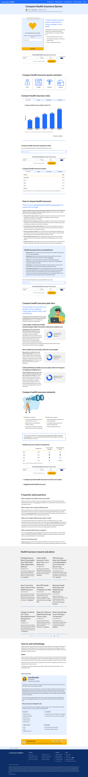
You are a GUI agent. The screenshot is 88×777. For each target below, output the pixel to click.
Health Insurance (68, 1)
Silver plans (56, 355)
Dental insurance (25, 541)
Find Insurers (52, 61)
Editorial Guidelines (59, 756)
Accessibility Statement (12, 774)
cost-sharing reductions (27, 360)
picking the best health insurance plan (47, 205)
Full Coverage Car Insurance (33, 756)
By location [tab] (60, 99)
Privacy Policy (68, 756)
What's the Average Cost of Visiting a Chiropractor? (59, 614)
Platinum (25, 188)
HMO (24, 454)
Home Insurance (58, 1)
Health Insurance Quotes (46, 757)
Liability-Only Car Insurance (33, 757)
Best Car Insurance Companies (46, 756)
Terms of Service (68, 754)
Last (58, 636)
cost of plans (37, 502)
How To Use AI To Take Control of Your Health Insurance (28, 587)
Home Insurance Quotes (45, 759)
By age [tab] (38, 99)
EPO (24, 457)
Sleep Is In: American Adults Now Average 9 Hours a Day (44, 614)
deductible (50, 257)
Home (11, 748)
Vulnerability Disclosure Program (71, 761)
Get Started (32, 48)
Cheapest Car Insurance (45, 754)
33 (51, 636)
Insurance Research (59, 761)
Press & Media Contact (59, 759)
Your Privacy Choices (69, 757)
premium (36, 254)
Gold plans (56, 376)
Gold (25, 185)
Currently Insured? (62, 56)
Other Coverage (77, 1)
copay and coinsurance (31, 513)
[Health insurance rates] (44, 120)
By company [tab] (49, 99)
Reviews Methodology (59, 757)
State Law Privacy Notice (69, 759)
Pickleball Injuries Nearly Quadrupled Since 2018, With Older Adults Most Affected (27, 562)
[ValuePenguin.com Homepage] (8, 2)
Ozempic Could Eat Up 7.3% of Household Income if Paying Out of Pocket (28, 616)
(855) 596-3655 (31, 741)
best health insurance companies (34, 532)
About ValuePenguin (59, 754)
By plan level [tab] (28, 99)
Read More (26, 577)
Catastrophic (26, 177)
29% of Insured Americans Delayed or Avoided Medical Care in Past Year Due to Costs (59, 562)
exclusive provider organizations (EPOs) (48, 435)
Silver (25, 182)
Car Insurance (50, 1)
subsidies (41, 345)
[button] (34, 9)
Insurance (16, 748)
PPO (24, 452)
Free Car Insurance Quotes (33, 759)
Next (54, 636)
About (84, 1)
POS (24, 460)
